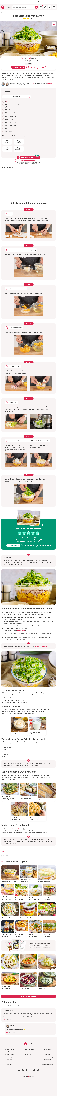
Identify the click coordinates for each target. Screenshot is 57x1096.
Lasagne (9, 1059)
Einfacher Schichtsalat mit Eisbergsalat (6, 897)
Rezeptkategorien (9, 1051)
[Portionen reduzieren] (4, 96)
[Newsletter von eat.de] (28, 946)
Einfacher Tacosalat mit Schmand (7, 935)
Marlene (49, 83)
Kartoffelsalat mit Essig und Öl (6, 987)
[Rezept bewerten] (28, 533)
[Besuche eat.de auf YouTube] (19, 1070)
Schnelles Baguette (45, 800)
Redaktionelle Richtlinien (47, 1062)
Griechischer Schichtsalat (46, 898)
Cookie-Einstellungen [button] (47, 1064)
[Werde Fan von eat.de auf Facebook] (38, 1070)
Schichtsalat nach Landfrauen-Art (25, 880)
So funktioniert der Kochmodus (28, 160)
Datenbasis (21, 136)
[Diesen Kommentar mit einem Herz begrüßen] (4, 1019)
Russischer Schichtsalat (27, 918)
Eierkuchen (9, 1064)
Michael (33, 83)
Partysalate (6, 855)
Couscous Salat (24, 970)
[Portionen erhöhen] (29, 96)
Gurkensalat (41, 988)
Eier (7, 102)
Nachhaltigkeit (47, 1059)
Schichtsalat (16, 12)
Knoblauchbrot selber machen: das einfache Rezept (8, 798)
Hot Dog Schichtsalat (33, 935)
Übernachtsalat (6, 918)
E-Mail (29, 1051)
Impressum (47, 1051)
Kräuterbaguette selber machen (26, 799)
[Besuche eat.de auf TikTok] (30, 1070)
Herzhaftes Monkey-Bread (16, 818)
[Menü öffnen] (54, 7)
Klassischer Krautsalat (45, 970)
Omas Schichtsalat (44, 881)
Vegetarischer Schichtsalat (47, 935)
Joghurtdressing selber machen (35, 733)
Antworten (8, 1019)
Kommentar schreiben (28, 996)
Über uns (47, 1054)
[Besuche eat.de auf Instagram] (23, 1070)
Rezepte (5, 12)
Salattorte (41, 918)
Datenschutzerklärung (47, 1057)
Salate (10, 12)
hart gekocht (21, 630)
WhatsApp (29, 1054)
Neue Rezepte (9, 1057)
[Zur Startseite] (6, 7)
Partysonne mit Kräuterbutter (34, 818)
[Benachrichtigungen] (45, 7)
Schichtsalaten (17, 829)
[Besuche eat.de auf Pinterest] (34, 1070)
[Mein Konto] (49, 7)
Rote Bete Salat (24, 988)
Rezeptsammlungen (9, 1054)
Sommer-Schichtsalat (19, 898)
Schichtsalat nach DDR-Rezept (34, 898)
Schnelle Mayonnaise (18, 734)
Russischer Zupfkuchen (9, 1062)
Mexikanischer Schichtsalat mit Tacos (19, 934)
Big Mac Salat (5, 970)
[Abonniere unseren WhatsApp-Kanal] (26, 1070)
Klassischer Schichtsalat (9, 881)
